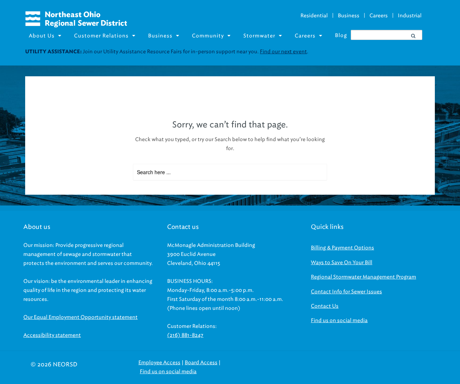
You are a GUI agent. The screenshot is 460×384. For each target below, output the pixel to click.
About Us (42, 36)
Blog (341, 35)
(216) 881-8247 (185, 335)
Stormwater (259, 36)
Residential (314, 16)
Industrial (410, 16)
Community (208, 36)
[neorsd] (76, 25)
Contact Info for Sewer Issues (346, 292)
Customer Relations (101, 36)
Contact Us (325, 306)
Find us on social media (339, 320)
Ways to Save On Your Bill (341, 262)
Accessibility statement (52, 335)
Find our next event (283, 52)
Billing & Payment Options (342, 248)
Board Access (201, 363)
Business (348, 16)
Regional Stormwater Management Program (363, 277)
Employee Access (159, 363)
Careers (378, 16)
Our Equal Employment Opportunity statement (80, 317)
